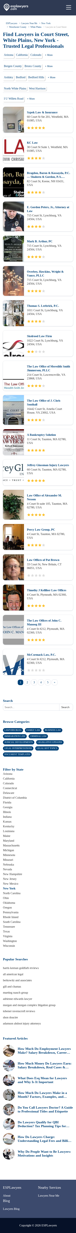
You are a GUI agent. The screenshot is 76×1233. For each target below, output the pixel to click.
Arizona (8, 54)
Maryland (8, 840)
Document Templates (17, 754)
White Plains (36, 27)
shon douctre (10, 1017)
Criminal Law (38, 736)
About (6, 1195)
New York (46, 23)
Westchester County (17, 27)
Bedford (20, 77)
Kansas (7, 821)
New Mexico (10, 883)
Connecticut (10, 788)
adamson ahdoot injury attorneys (22, 1023)
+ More (49, 55)
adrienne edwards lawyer (17, 998)
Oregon (7, 907)
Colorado (35, 54)
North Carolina (11, 893)
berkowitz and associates (17, 980)
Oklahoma (9, 902)
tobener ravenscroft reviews (19, 1011)
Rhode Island (10, 917)
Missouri (8, 859)
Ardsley (8, 77)
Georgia (7, 807)
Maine (6, 835)
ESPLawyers (11, 23)
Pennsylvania (10, 912)
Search (8, 701)
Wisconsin (9, 945)
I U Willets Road (13, 98)
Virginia (7, 936)
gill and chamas (12, 986)
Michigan (8, 850)
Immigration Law (14, 736)
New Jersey (10, 878)
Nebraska (8, 864)
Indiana (7, 816)
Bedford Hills (36, 77)
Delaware (8, 792)
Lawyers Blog (13, 730)
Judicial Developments (18, 742)
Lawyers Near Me (29, 23)
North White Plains (15, 88)
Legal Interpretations (18, 748)
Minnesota (9, 855)
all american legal (13, 974)
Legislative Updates (50, 742)
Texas (6, 931)
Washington (10, 941)
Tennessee (9, 926)
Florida (7, 802)
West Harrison (37, 88)
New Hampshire (12, 874)
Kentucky (8, 826)
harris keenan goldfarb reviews (21, 968)
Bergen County (13, 66)
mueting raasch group (15, 992)
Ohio (6, 898)
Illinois (7, 812)
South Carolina (11, 921)
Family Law (33, 730)
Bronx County (33, 66)
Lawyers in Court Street (56, 27)
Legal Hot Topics (47, 748)
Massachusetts (11, 845)
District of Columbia (15, 797)
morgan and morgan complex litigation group (29, 1005)
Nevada (7, 869)
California (22, 54)
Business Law (53, 730)
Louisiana (8, 831)
